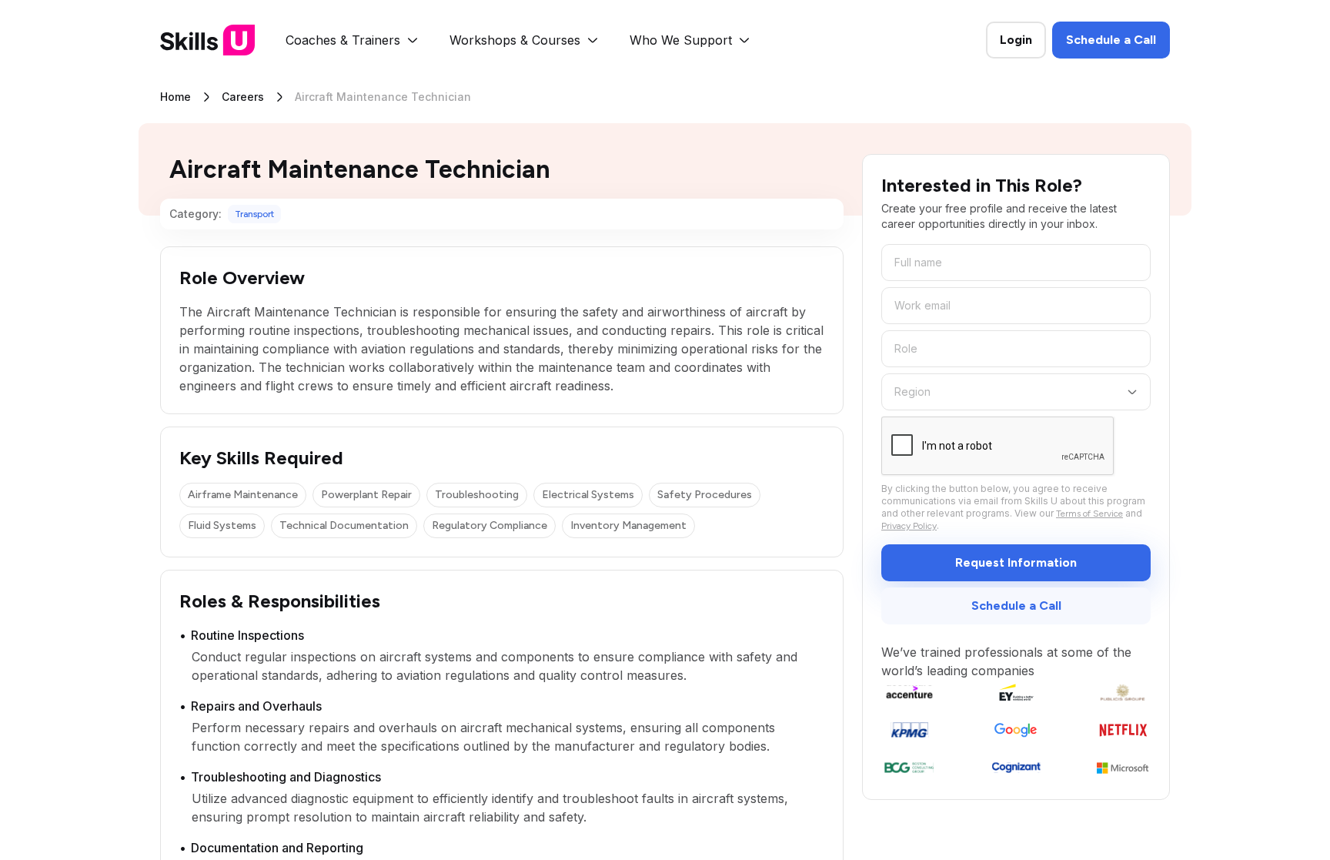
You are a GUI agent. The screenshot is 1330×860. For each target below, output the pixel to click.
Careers (243, 96)
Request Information (1016, 562)
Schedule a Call (1111, 39)
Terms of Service (1089, 513)
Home (175, 96)
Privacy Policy (909, 525)
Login (1016, 39)
